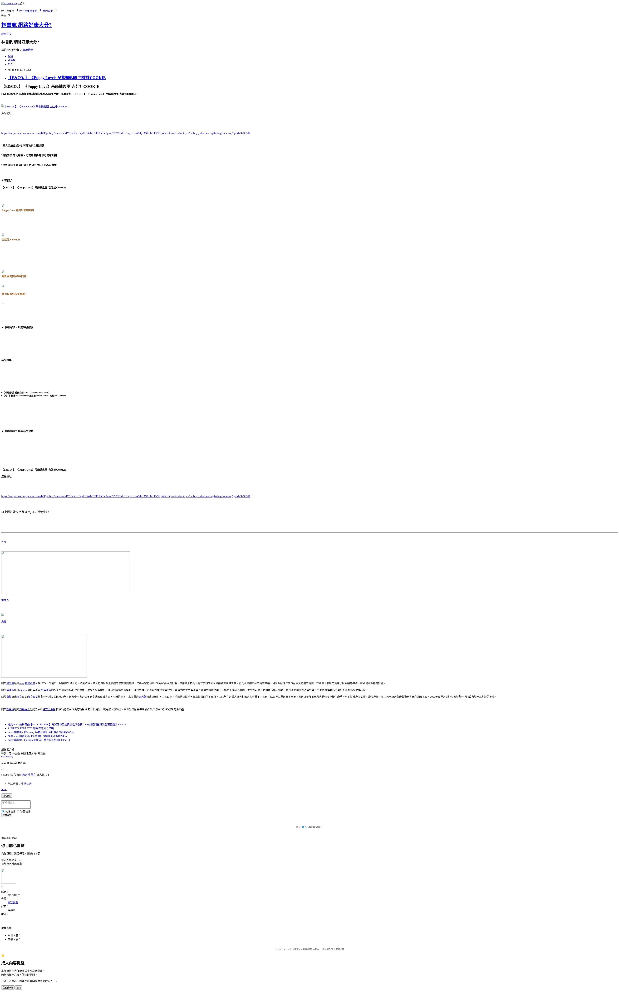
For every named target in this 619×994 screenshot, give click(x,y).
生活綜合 (26, 783)
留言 (33, 774)
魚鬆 (3, 621)
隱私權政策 (327, 949)
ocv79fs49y (7, 756)
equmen (23, 690)
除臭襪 (10, 683)
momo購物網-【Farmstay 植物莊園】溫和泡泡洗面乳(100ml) (41, 732)
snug (3, 541)
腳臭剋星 (30, 683)
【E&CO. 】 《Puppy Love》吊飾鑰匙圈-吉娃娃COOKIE (57, 78)
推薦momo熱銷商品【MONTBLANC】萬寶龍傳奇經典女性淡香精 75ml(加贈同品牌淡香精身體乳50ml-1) (67, 724)
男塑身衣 (46, 690)
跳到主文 (6, 34)
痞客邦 (26, 774)
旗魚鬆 (142, 696)
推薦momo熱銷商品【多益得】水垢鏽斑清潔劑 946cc (37, 736)
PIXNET (285, 949)
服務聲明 (340, 949)
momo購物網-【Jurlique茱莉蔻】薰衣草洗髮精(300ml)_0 (39, 740)
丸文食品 (33, 696)
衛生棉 (10, 709)
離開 (18, 987)
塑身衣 (5, 600)
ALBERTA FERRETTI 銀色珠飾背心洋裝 (31, 728)
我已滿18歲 (8, 987)
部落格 (11, 60)
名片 (10, 64)
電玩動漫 (28, 49)
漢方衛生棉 (49, 709)
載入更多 (7, 795)
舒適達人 (24, 709)
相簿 (10, 56)
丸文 (19, 696)
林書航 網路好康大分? (26, 25)
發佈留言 (7, 815)
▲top (4, 789)
